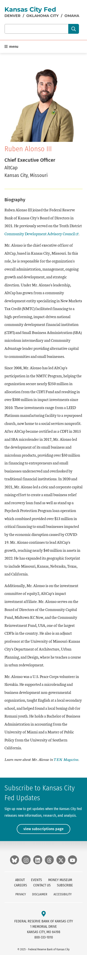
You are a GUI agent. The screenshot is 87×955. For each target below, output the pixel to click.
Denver (12, 16)
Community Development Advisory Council (39, 233)
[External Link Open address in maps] (43, 914)
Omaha (71, 16)
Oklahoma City (42, 16)
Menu (13, 46)
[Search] (73, 29)
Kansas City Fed (30, 9)
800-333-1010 (43, 937)
